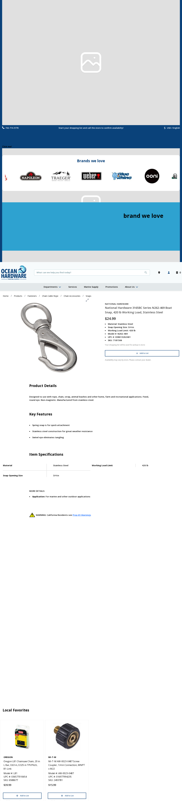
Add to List (144, 353)
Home (6, 296)
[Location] (160, 272)
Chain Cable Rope (50, 296)
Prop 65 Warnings (82, 515)
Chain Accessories (72, 296)
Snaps (88, 296)
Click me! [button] (7, 146)
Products (18, 296)
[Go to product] (22, 736)
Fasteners (32, 296)
